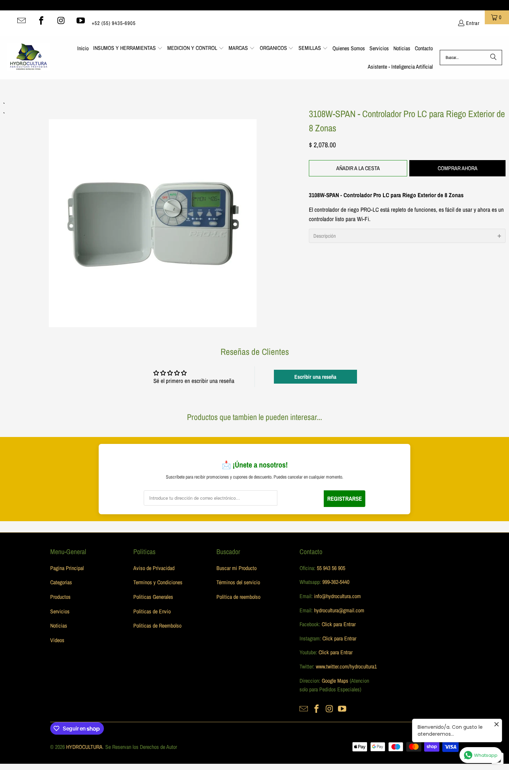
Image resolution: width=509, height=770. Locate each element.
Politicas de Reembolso (157, 625)
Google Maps (335, 680)
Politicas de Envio (152, 611)
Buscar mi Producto (236, 568)
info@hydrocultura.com (337, 596)
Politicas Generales (153, 597)
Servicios (60, 611)
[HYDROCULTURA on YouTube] (81, 20)
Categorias (61, 582)
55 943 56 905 (331, 568)
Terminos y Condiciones (157, 582)
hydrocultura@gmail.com (339, 610)
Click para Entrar (339, 624)
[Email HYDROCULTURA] (21, 20)
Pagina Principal (67, 568)
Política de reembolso (238, 597)
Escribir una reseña (315, 376)
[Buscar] (493, 57)
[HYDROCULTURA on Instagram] (61, 20)
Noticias (58, 625)
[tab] (407, 236)
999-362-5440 (335, 582)
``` (152, 213)
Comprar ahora (457, 168)
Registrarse (344, 498)
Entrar (473, 23)
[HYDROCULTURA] (28, 57)
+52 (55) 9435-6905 (114, 23)
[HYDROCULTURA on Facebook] (41, 20)
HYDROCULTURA (84, 747)
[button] (128, 48)
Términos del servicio (238, 582)
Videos (57, 640)
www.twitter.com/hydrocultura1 (346, 666)
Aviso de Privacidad (154, 568)
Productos (60, 597)
